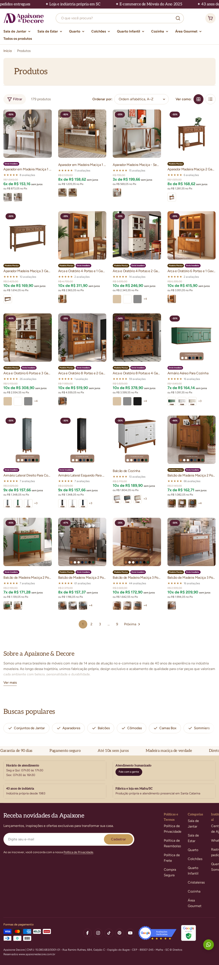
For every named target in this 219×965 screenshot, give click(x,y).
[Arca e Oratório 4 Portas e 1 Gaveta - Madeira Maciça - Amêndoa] (62, 299)
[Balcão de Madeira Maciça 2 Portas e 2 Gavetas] (82, 542)
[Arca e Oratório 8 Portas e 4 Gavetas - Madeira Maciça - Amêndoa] (117, 401)
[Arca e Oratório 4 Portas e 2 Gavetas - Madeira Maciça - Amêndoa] (117, 299)
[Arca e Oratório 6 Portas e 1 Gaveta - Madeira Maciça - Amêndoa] (171, 299)
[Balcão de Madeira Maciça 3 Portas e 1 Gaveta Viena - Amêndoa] (171, 605)
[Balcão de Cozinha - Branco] (117, 499)
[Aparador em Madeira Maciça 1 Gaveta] (27, 133)
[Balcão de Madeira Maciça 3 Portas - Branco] (127, 605)
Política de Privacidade (78, 852)
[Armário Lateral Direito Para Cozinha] (27, 440)
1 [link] (83, 624)
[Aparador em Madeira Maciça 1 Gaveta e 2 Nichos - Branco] (62, 192)
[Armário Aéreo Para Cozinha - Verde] (171, 401)
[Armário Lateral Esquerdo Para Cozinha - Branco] (72, 503)
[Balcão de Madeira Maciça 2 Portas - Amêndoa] (171, 503)
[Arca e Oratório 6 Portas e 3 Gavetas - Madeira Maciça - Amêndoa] (7, 401)
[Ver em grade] (198, 99)
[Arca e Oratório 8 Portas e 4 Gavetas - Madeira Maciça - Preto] (137, 401)
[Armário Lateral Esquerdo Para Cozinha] (82, 440)
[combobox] (120, 18)
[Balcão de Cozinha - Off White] (137, 499)
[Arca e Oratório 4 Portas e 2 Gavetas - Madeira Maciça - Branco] (127, 299)
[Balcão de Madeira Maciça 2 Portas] (191, 440)
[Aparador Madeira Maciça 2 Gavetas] (191, 133)
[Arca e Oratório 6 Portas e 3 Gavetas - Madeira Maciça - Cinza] (28, 401)
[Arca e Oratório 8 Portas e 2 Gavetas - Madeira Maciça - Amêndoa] (62, 401)
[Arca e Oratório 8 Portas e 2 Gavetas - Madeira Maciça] (82, 337)
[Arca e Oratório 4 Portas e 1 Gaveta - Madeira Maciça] (82, 235)
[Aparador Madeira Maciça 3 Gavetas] (27, 235)
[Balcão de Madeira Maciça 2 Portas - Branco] (182, 503)
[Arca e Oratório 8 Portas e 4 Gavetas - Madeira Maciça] (137, 337)
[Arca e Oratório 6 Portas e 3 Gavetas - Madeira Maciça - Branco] (18, 401)
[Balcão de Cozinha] (137, 440)
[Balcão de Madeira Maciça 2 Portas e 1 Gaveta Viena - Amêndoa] (18, 605)
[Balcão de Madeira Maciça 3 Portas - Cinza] (137, 605)
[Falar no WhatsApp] (208, 944)
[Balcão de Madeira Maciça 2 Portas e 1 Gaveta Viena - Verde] (7, 605)
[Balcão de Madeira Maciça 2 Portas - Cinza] (192, 503)
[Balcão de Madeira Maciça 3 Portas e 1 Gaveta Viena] (191, 542)
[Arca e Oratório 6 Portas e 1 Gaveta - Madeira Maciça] (191, 235)
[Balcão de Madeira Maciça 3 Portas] (137, 542)
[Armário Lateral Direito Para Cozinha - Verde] (18, 503)
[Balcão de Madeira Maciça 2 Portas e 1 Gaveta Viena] (27, 542)
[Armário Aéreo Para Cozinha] (191, 337)
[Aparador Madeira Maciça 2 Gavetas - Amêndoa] (171, 197)
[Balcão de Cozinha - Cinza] (127, 499)
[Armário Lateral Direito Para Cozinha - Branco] (28, 503)
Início (7, 51)
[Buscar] (178, 18)
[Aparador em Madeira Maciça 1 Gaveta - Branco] (7, 197)
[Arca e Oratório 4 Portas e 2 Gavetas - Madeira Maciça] (137, 235)
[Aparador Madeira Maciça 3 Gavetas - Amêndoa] (7, 299)
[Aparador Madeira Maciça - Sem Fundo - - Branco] (117, 192)
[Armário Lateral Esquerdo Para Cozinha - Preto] (62, 503)
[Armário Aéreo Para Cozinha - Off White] (192, 401)
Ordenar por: (102, 99)
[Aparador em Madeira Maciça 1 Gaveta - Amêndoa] (18, 197)
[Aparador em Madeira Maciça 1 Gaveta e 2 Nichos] (82, 133)
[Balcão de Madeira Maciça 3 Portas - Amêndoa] (117, 605)
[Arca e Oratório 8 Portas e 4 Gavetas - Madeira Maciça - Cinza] (127, 401)
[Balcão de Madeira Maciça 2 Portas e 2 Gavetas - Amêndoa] (62, 605)
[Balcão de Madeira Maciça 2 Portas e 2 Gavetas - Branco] (72, 605)
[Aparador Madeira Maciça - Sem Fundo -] (137, 133)
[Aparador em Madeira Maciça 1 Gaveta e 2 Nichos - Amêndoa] (72, 192)
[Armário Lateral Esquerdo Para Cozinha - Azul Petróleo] (83, 503)
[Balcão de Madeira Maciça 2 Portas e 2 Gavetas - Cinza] (83, 605)
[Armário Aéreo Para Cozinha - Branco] (182, 401)
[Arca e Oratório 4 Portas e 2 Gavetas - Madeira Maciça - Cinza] (137, 299)
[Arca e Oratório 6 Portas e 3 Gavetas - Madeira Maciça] (27, 337)
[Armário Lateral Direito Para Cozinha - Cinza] (7, 503)
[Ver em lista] (210, 99)
